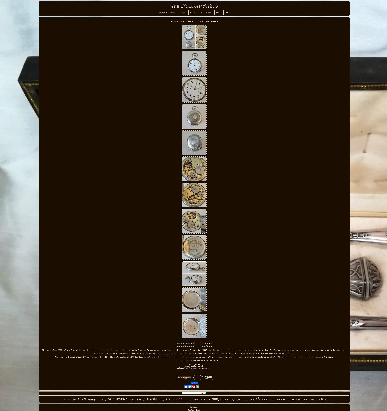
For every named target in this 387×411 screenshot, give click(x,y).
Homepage (194, 407)
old (258, 399)
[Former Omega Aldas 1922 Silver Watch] (194, 37)
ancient (296, 399)
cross (252, 399)
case (288, 400)
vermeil (132, 399)
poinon (226, 400)
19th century (245, 400)
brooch (202, 400)
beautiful (152, 399)
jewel (208, 400)
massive (121, 399)
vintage (232, 400)
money (141, 399)
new (238, 399)
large (190, 400)
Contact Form (194, 410)
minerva (312, 399)
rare (196, 400)
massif (272, 400)
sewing (104, 400)
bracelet (177, 399)
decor (98, 400)
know (265, 399)
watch (69, 400)
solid (111, 399)
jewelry (185, 400)
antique (217, 399)
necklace (322, 399)
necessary (91, 400)
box (168, 399)
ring (305, 399)
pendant (280, 399)
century (161, 400)
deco (74, 400)
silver (82, 399)
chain (63, 400)
